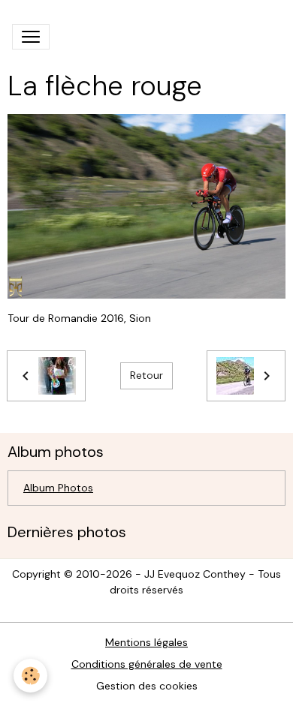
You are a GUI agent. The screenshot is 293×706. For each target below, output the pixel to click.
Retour (146, 375)
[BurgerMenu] (31, 37)
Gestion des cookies (147, 685)
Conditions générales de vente (146, 664)
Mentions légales (146, 642)
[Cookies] (30, 675)
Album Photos (58, 487)
